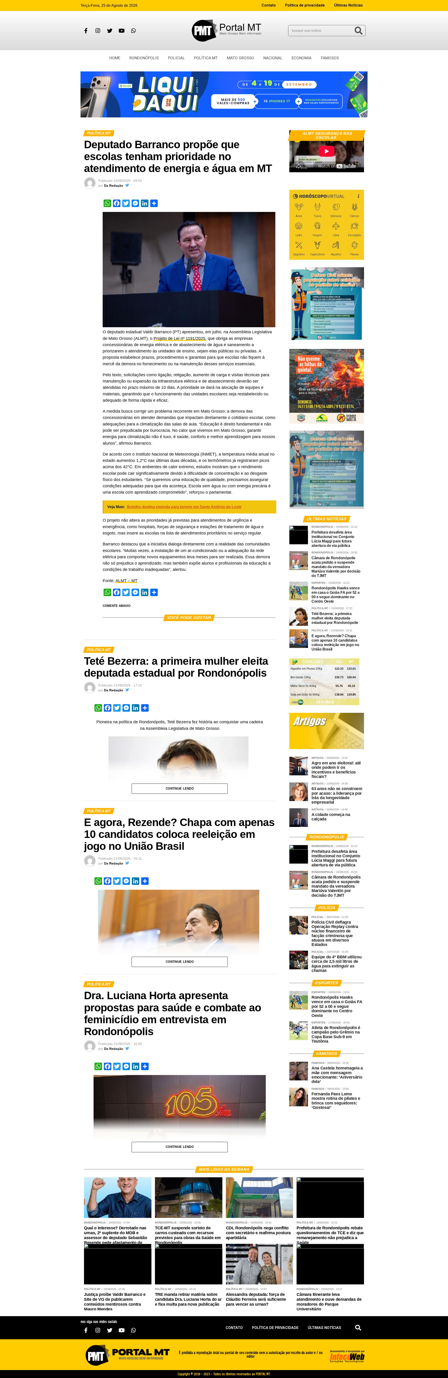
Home (114, 58)
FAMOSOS (330, 58)
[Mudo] (349, 166)
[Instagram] (97, 30)
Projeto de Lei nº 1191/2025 (179, 338)
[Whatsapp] (133, 30)
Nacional (272, 58)
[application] (326, 151)
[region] (224, 94)
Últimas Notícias (348, 5)
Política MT (206, 58)
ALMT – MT (126, 580)
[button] (358, 1327)
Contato (269, 5)
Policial (176, 58)
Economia (302, 58)
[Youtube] (121, 30)
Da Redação (113, 185)
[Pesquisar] (358, 30)
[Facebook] (85, 30)
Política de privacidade (305, 5)
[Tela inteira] (357, 166)
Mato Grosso (240, 58)
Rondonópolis (144, 58)
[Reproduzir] (295, 166)
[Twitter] (109, 30)
